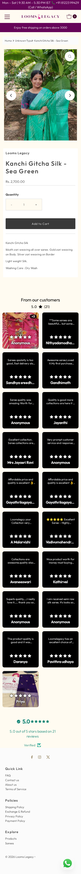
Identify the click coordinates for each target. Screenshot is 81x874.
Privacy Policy (14, 816)
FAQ (8, 775)
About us (10, 784)
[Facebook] (32, 757)
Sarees (9, 843)
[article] (20, 330)
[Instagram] (39, 757)
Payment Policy (15, 821)
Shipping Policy (14, 807)
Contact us (12, 780)
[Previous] (11, 95)
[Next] (70, 95)
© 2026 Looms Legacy (19, 856)
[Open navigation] (7, 16)
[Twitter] (48, 757)
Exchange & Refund (17, 811)
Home (8, 40)
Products (10, 838)
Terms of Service (15, 789)
